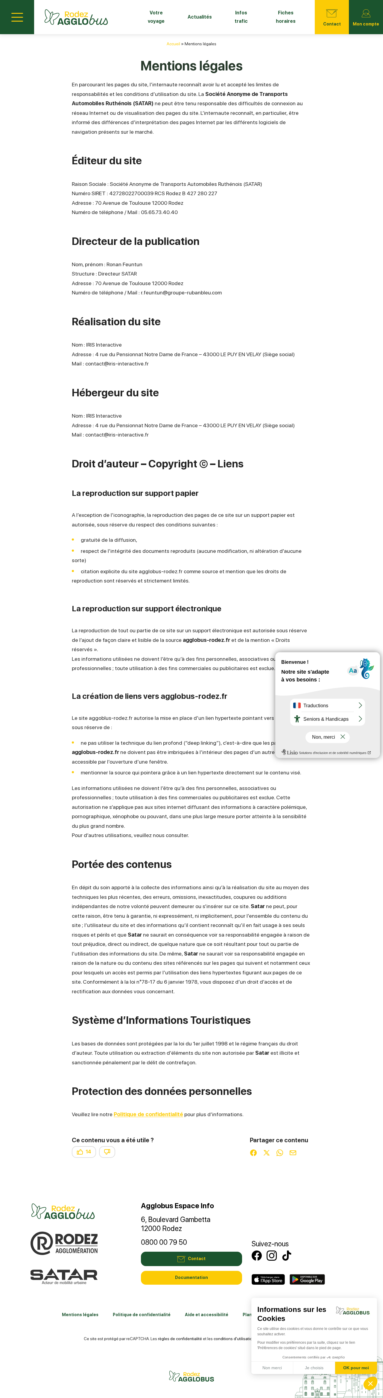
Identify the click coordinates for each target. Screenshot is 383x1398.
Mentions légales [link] (80, 1314)
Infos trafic (241, 17)
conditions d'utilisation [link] (234, 1338)
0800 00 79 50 (164, 1242)
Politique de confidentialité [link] (142, 1314)
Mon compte (366, 24)
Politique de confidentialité (148, 1114)
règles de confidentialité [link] (180, 1338)
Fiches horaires (286, 17)
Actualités (200, 17)
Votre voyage (156, 17)
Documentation (191, 1277)
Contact (332, 24)
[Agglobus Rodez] (76, 17)
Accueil (173, 43)
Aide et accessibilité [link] (206, 1314)
